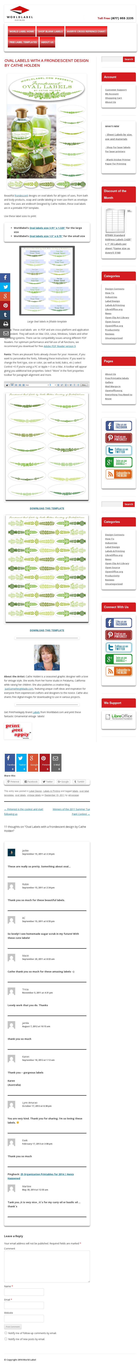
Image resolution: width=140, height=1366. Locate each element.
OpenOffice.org (114, 325)
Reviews (109, 333)
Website (8, 1312)
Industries (111, 297)
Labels (36, 712)
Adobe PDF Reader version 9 (60, 346)
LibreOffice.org (114, 309)
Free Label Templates (23, 42)
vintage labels (34, 795)
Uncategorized (114, 338)
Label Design (35, 791)
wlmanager (73, 795)
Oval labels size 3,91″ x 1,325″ (47, 227)
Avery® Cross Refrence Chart (86, 31)
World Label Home (22, 31)
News (108, 313)
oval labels (20, 795)
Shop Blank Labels (50, 31)
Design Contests (114, 288)
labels (75, 791)
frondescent (21, 195)
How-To (109, 292)
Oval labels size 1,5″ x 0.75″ (46, 236)
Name (8, 1286)
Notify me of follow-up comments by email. (32, 1333)
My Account (112, 93)
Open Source (112, 321)
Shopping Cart (113, 97)
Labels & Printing (51, 791)
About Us (47, 42)
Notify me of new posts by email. (26, 1339)
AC (23, 917)
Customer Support (116, 89)
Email (8, 1299)
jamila (25, 1023)
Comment (9, 1248)
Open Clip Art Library (117, 317)
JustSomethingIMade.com (19, 688)
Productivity (112, 329)
